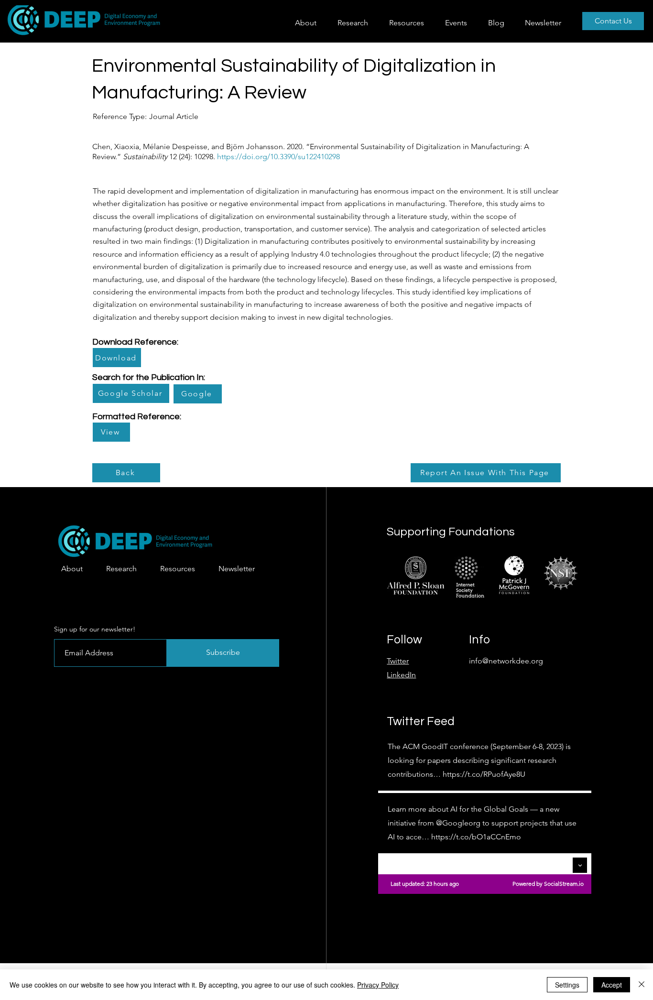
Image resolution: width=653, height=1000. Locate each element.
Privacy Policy (378, 984)
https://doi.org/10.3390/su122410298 (278, 156)
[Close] (641, 984)
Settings (567, 984)
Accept (611, 984)
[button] (356, 22)
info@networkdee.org (506, 660)
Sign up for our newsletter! (94, 629)
